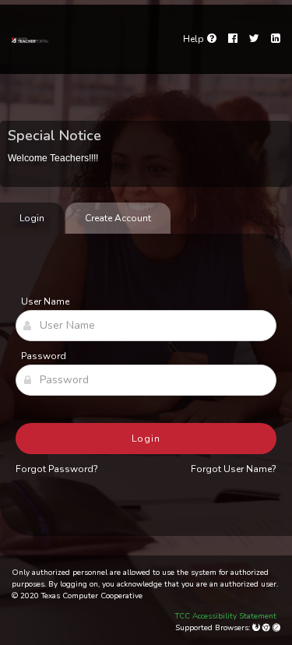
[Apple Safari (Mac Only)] (276, 627)
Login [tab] (31, 218)
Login (146, 438)
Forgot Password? (57, 469)
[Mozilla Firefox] (257, 627)
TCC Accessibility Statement (225, 616)
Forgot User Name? (233, 469)
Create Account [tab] (118, 218)
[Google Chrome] (267, 627)
